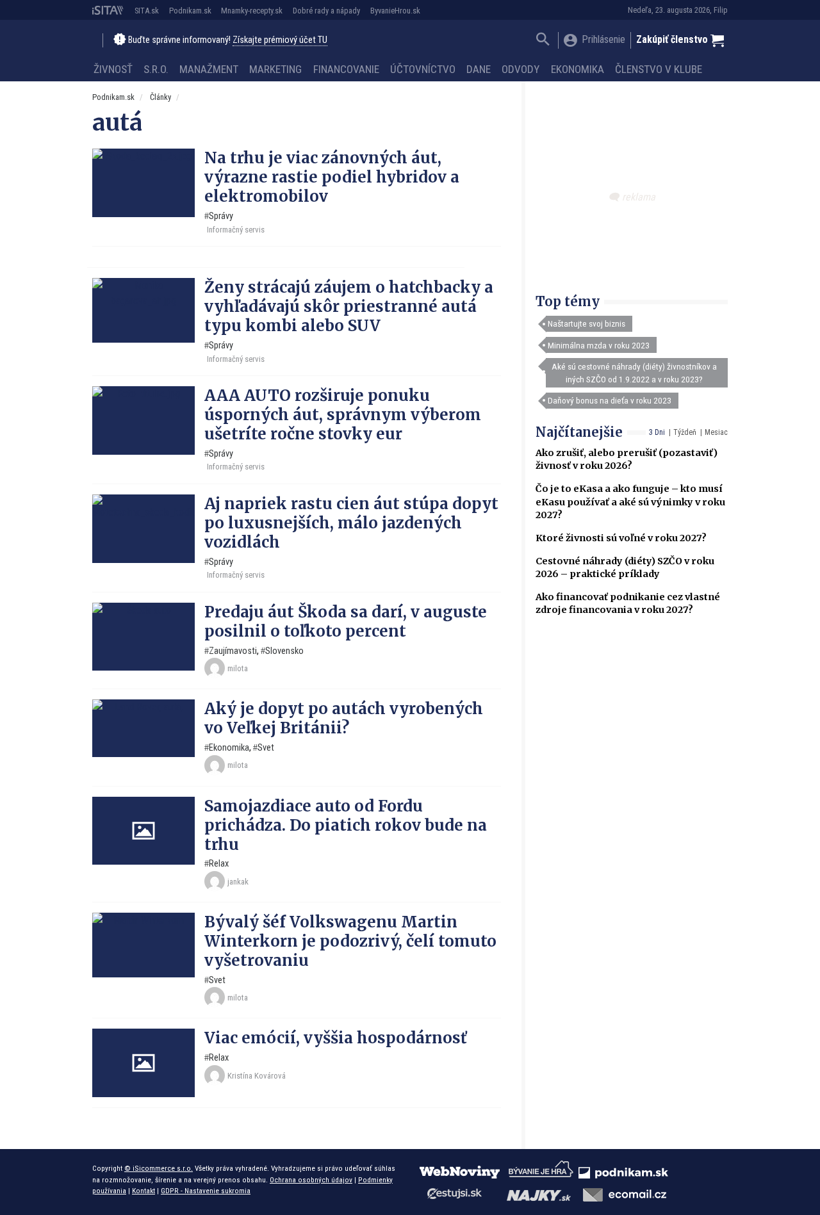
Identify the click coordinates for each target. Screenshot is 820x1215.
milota (237, 668)
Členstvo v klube (658, 69)
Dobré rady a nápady (326, 10)
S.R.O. (156, 69)
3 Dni (657, 432)
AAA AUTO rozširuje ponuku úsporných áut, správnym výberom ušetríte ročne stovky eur (342, 415)
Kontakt (143, 1190)
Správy (221, 216)
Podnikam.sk (190, 10)
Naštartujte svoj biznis (586, 323)
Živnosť (113, 69)
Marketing (275, 69)
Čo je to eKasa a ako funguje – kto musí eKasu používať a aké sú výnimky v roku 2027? (630, 501)
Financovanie (346, 69)
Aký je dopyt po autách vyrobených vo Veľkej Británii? (343, 718)
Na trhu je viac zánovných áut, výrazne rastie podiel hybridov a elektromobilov (331, 177)
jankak (238, 881)
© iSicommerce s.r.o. (158, 1168)
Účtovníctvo (422, 69)
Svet (266, 747)
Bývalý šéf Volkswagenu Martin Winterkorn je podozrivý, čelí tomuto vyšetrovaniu (350, 941)
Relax (219, 863)
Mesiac (716, 432)
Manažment (208, 69)
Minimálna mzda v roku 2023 (599, 345)
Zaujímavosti (233, 651)
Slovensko (284, 651)
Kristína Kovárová (256, 1075)
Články (160, 97)
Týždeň (684, 432)
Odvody (520, 69)
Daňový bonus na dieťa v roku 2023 (609, 400)
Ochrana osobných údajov (311, 1179)
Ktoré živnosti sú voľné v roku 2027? (621, 538)
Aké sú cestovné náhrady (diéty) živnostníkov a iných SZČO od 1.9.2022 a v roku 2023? (634, 372)
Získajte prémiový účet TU (280, 40)
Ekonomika (577, 69)
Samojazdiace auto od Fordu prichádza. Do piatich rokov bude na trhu (345, 825)
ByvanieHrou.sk (395, 10)
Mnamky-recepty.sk (252, 10)
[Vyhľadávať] (543, 41)
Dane (478, 69)
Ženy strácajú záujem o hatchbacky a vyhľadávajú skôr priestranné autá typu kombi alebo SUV (348, 306)
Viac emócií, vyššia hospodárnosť (335, 1038)
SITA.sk (147, 10)
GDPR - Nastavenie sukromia (205, 1190)
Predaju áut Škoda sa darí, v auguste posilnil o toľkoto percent (345, 621)
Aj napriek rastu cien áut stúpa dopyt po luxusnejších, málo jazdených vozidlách (351, 523)
